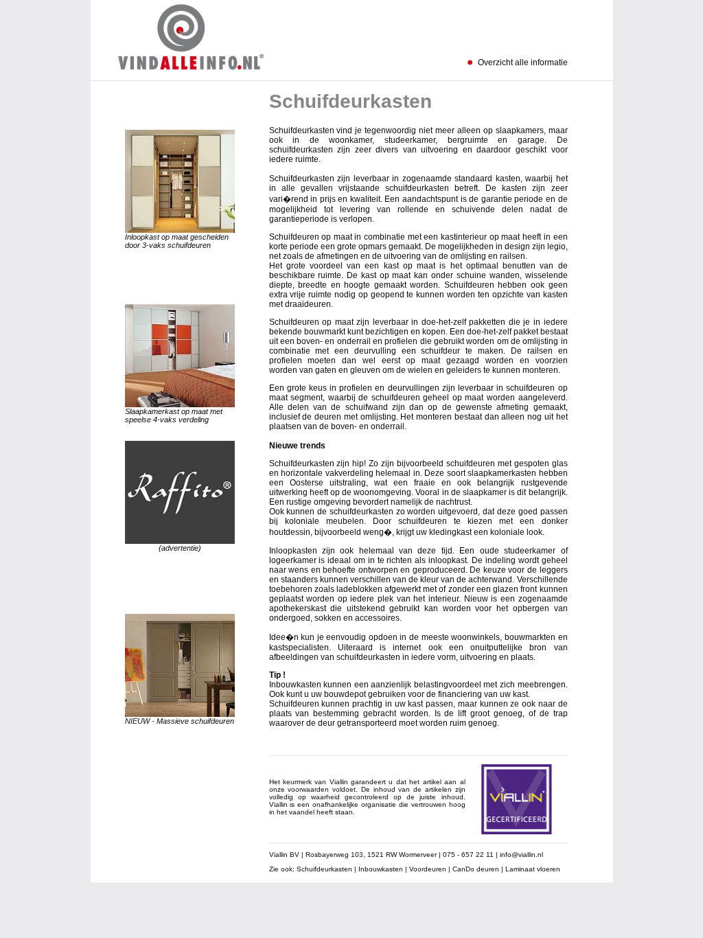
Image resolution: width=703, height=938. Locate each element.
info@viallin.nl (521, 854)
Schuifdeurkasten (324, 869)
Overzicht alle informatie (523, 62)
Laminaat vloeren (532, 869)
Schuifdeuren (294, 237)
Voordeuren (427, 869)
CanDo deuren (475, 869)
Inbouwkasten (380, 869)
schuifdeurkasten (301, 150)
